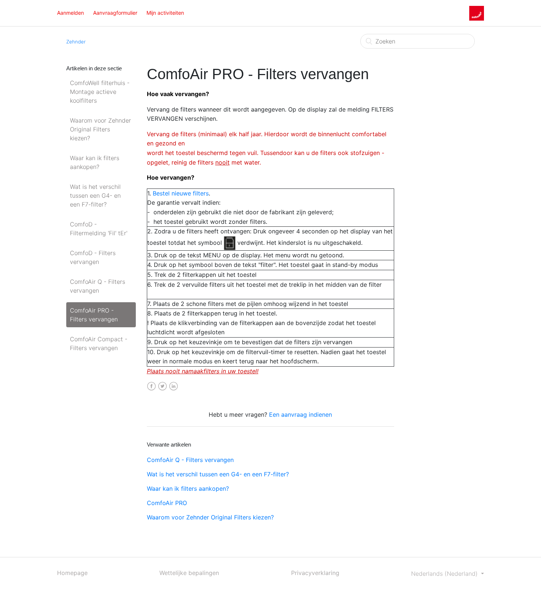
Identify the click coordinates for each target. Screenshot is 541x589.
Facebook (151, 386)
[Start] (476, 12)
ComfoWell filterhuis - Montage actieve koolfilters (100, 91)
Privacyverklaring (315, 572)
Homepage (72, 572)
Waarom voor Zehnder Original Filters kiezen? (100, 129)
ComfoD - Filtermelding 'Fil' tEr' (98, 229)
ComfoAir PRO (167, 503)
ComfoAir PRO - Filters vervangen (94, 315)
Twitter (162, 386)
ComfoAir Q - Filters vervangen (97, 286)
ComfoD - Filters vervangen (93, 257)
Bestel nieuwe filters (181, 193)
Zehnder (76, 42)
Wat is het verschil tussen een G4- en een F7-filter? (95, 195)
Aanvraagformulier (115, 13)
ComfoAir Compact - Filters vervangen (98, 343)
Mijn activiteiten (165, 13)
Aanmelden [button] (70, 13)
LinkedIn (173, 386)
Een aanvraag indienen (300, 414)
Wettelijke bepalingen (189, 572)
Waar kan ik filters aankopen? (94, 162)
